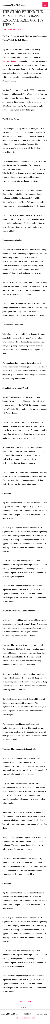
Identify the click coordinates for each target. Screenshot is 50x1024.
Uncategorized (9, 29)
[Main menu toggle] (45, 4)
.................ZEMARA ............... (15, 4)
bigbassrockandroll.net (11, 61)
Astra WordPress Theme (25, 1018)
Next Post (25, 1008)
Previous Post (25, 1002)
